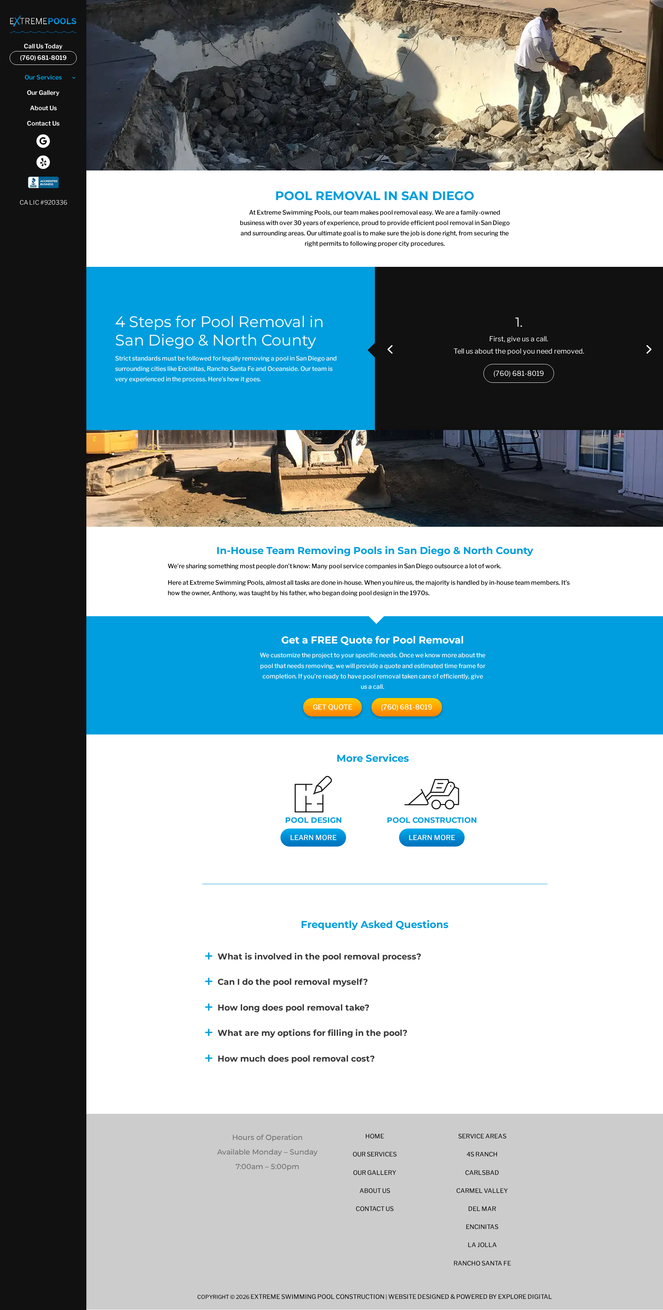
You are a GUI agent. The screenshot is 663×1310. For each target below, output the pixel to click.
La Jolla (482, 1245)
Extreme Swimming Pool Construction (317, 1296)
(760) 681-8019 (518, 373)
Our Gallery (43, 93)
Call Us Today (43, 52)
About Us (43, 109)
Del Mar (482, 1208)
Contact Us (43, 124)
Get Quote (332, 707)
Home (374, 1136)
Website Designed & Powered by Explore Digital (470, 1296)
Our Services (43, 78)
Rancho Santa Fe (482, 1263)
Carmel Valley (482, 1190)
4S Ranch (482, 1154)
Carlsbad (482, 1172)
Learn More (313, 838)
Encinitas (482, 1227)
